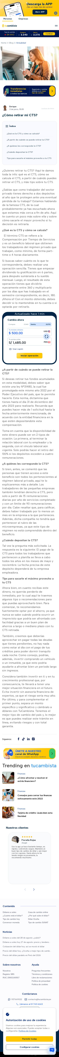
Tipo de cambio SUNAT (38, 922)
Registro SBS (8, 974)
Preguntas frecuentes (41, 971)
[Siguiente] (34, 889)
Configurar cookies (29, 1047)
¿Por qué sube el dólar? (38, 916)
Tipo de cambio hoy (11, 919)
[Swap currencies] (46, 336)
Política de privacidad (41, 981)
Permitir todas (29, 1039)
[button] (11, 126)
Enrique (12, 106)
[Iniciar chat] (51, 1050)
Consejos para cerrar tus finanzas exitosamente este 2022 (35, 797)
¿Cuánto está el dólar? (13, 916)
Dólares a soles (9, 912)
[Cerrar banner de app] (55, 13)
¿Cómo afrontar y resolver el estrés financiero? (32, 779)
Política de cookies (40, 984)
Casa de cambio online (38, 912)
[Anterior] (25, 889)
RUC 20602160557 (11, 977)
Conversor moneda (11, 922)
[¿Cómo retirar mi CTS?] (23, 739)
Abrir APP (39, 12)
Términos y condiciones (42, 974)
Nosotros (7, 971)
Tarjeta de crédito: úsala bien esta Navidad (35, 814)
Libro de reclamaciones (42, 977)
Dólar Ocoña (33, 919)
